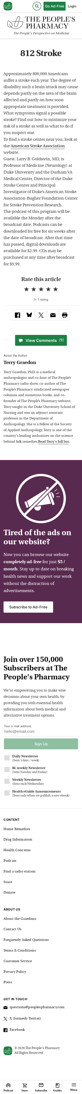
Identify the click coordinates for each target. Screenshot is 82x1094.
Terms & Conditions (19, 950)
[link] (17, 315)
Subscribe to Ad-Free (28, 607)
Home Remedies (16, 829)
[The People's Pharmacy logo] (41, 23)
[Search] (37, 6)
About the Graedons (19, 919)
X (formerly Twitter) (25, 1018)
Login (72, 6)
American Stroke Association (38, 146)
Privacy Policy (14, 972)
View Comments (45, 340)
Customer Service (17, 961)
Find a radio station (19, 871)
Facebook (17, 1030)
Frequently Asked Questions (26, 940)
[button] (64, 315)
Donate (9, 892)
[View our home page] (7, 6)
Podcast (9, 861)
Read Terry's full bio (53, 442)
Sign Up (41, 744)
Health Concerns (17, 850)
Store (7, 882)
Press (7, 982)
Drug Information (17, 839)
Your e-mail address (17, 726)
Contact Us (12, 929)
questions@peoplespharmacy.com (37, 1007)
